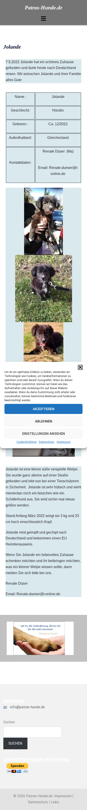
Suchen (9, 722)
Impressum (63, 442)
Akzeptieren (43, 409)
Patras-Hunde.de (43, 8)
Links (55, 802)
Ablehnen (43, 421)
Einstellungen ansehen (43, 434)
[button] (80, 367)
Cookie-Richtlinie (27, 442)
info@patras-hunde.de (27, 707)
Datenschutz (46, 442)
